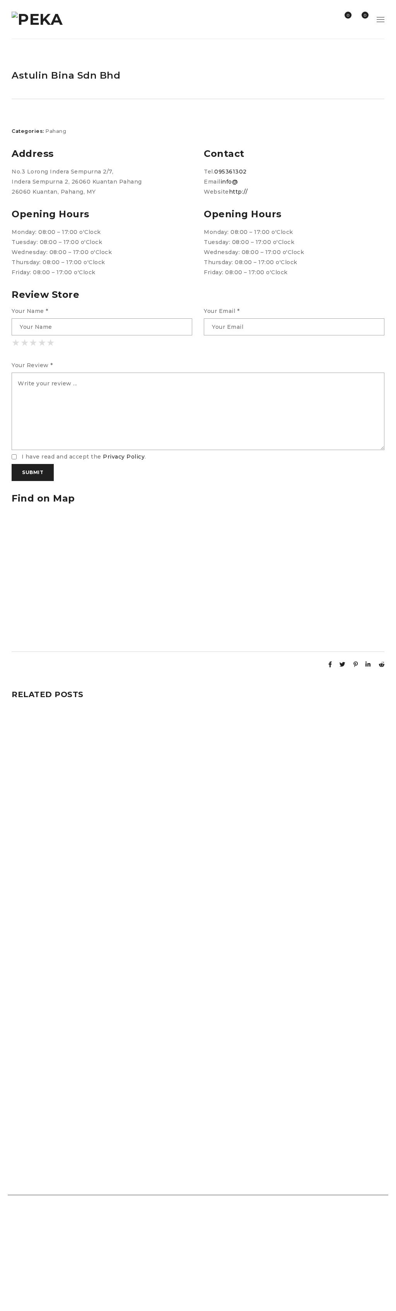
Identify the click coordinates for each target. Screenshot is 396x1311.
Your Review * (32, 365)
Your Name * (30, 311)
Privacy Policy (124, 456)
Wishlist (347, 15)
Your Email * (221, 311)
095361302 (230, 171)
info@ (229, 181)
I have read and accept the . (83, 456)
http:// (238, 191)
